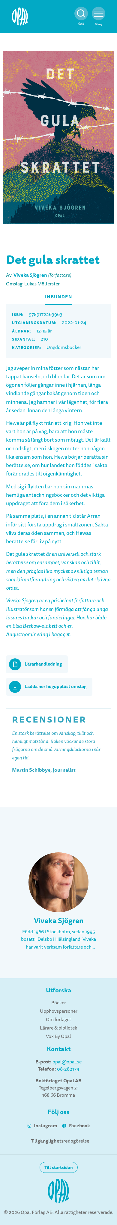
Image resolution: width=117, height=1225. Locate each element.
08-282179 (68, 1069)
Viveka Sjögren (30, 275)
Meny (98, 24)
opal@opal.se (67, 1062)
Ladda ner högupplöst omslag (55, 686)
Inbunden (58, 297)
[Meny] (98, 13)
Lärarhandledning (43, 664)
